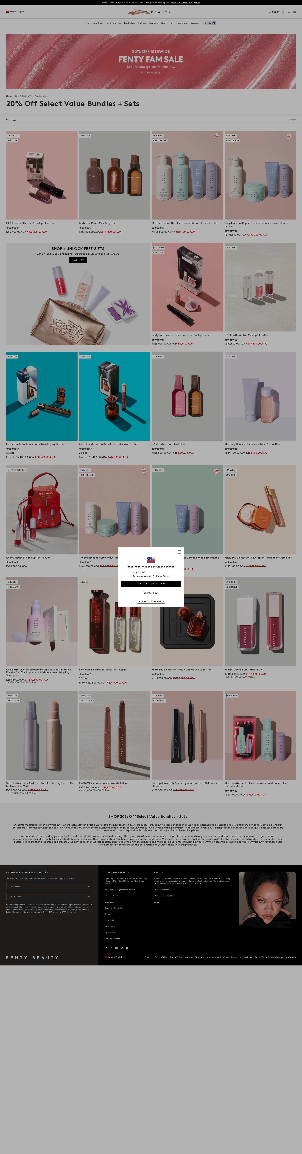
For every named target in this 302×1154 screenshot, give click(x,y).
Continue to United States (151, 583)
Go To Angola (151, 593)
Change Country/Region (151, 602)
